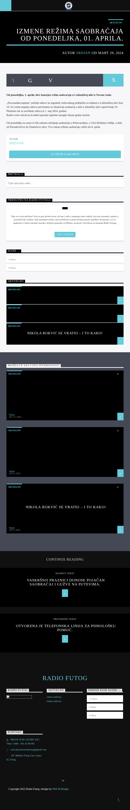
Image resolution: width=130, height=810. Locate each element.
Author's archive (65, 154)
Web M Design (60, 788)
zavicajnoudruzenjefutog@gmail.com (28, 749)
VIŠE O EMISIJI (65, 234)
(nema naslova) (54, 697)
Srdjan (83, 53)
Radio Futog (65, 678)
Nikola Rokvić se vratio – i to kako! (65, 333)
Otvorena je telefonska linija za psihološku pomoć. (66, 628)
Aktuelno (116, 22)
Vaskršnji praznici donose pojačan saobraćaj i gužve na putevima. (66, 582)
